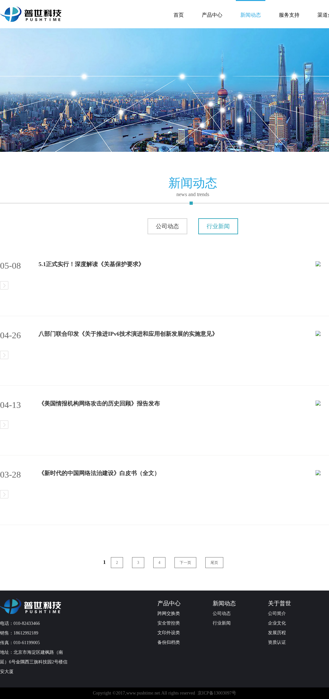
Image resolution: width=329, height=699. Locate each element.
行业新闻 (218, 226)
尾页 (214, 562)
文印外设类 (168, 632)
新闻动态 (250, 15)
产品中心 (212, 15)
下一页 (185, 562)
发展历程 (277, 632)
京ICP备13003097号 (217, 693)
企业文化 (277, 623)
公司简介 (277, 613)
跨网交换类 (168, 613)
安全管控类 (168, 623)
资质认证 (277, 642)
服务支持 (289, 15)
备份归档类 (168, 642)
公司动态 (167, 226)
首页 (178, 15)
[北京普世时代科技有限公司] (35, 606)
